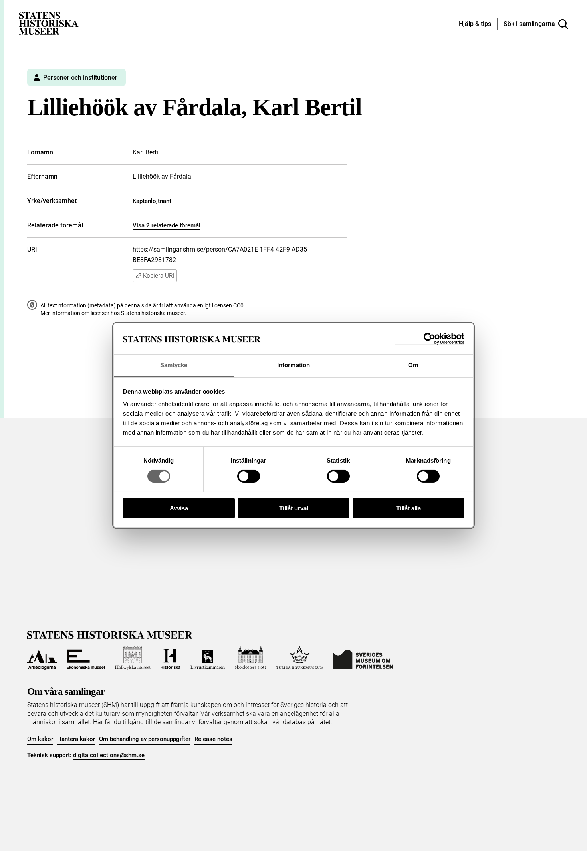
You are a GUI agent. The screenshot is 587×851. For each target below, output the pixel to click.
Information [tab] (293, 365)
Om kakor (40, 739)
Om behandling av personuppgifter (144, 739)
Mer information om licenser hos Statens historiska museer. (113, 313)
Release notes (213, 739)
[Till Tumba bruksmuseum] (300, 658)
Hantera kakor (76, 739)
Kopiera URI (158, 275)
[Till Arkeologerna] (42, 658)
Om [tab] (413, 365)
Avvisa (179, 508)
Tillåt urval (293, 508)
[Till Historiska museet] (170, 658)
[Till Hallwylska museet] (133, 658)
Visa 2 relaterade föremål (166, 225)
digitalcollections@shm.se (109, 755)
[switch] (248, 476)
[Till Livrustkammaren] (207, 658)
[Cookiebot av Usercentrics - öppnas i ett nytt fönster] (429, 339)
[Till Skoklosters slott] (250, 658)
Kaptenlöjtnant (152, 201)
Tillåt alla (408, 508)
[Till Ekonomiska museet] (86, 658)
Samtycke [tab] (174, 365)
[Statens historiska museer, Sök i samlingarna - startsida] (49, 23)
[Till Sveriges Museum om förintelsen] (363, 658)
